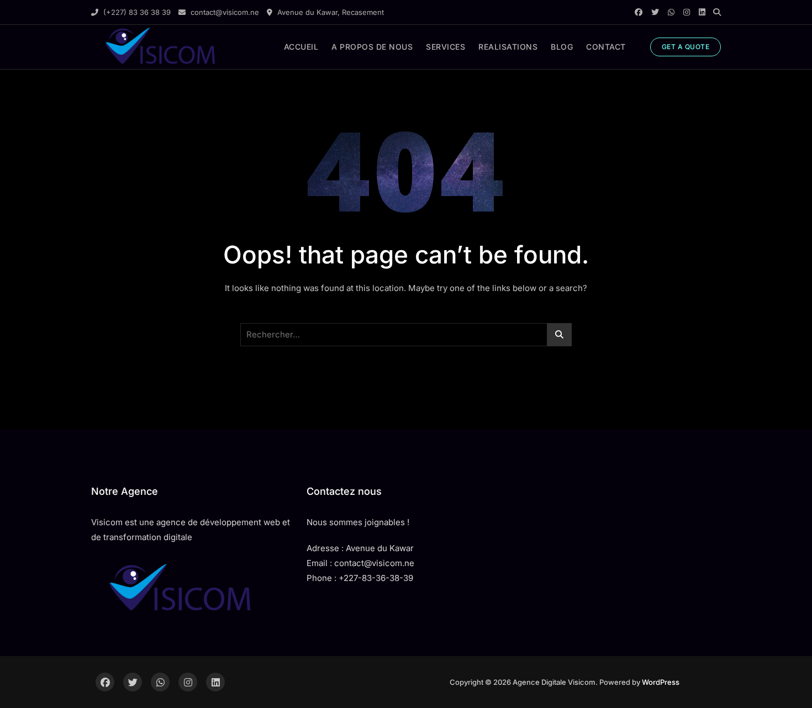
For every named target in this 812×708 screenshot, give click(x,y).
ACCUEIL (301, 46)
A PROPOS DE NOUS (372, 46)
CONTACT (606, 46)
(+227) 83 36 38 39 (136, 12)
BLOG (562, 46)
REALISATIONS (507, 46)
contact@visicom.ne (223, 12)
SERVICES (445, 46)
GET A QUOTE (686, 47)
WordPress (660, 682)
